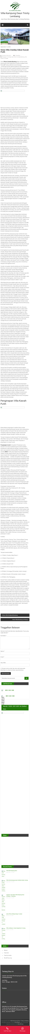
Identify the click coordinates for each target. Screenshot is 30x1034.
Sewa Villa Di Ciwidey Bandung (17, 57)
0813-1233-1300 (9, 690)
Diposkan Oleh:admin (6, 55)
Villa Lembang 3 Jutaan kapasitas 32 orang (15, 928)
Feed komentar (8, 955)
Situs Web (3, 662)
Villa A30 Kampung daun (11, 870)
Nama (2, 651)
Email (2, 657)
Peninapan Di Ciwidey (6, 57)
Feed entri (6, 952)
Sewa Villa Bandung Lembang (19, 619)
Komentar (3, 635)
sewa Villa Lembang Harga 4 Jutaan (14, 913)
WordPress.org (8, 958)
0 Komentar (17, 55)
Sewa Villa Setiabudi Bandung (10, 615)
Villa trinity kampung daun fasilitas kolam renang (17, 880)
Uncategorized (4, 42)
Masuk (5, 950)
